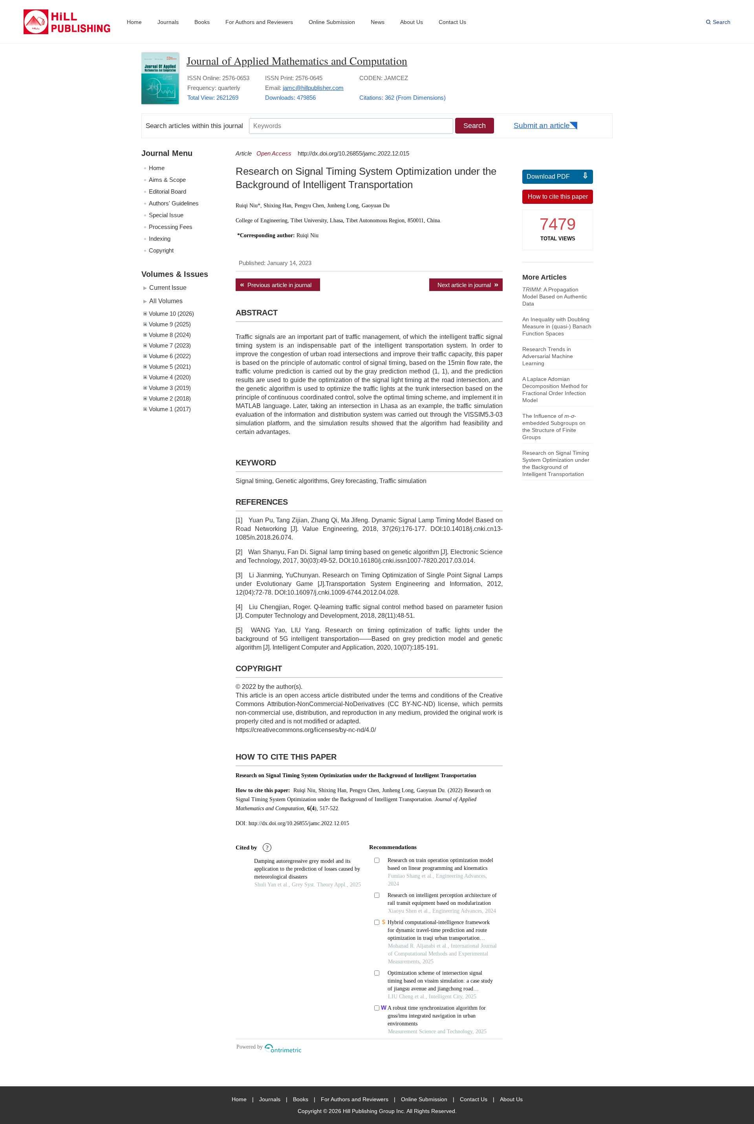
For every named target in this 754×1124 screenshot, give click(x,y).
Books (202, 22)
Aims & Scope (167, 179)
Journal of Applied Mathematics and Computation (297, 60)
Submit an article (542, 125)
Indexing (159, 238)
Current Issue (168, 287)
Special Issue (166, 215)
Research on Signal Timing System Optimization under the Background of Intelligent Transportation (555, 463)
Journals (168, 22)
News (377, 22)
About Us (411, 22)
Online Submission (332, 22)
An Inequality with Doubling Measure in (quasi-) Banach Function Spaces (556, 326)
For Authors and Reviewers (259, 22)
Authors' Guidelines (174, 203)
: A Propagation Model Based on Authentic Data (554, 296)
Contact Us (452, 22)
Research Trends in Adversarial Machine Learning (547, 356)
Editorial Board (167, 191)
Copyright (161, 250)
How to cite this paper (558, 196)
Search (721, 22)
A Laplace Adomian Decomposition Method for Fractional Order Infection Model (555, 389)
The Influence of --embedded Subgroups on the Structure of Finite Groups (554, 426)
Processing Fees (170, 226)
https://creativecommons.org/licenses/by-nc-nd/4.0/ (306, 730)
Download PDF (548, 176)
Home (134, 22)
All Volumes (166, 300)
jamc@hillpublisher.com (313, 87)
